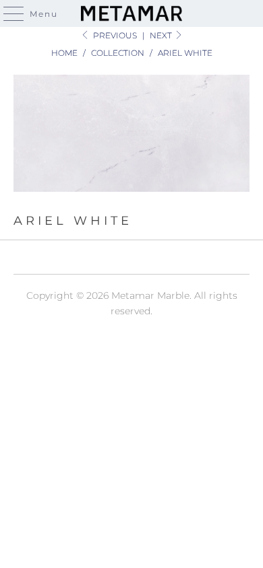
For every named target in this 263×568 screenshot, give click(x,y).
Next (162, 35)
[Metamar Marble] (132, 13)
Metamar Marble (150, 295)
